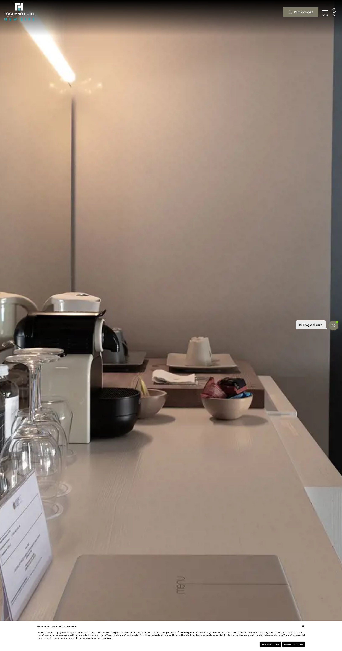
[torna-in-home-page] (19, 12)
